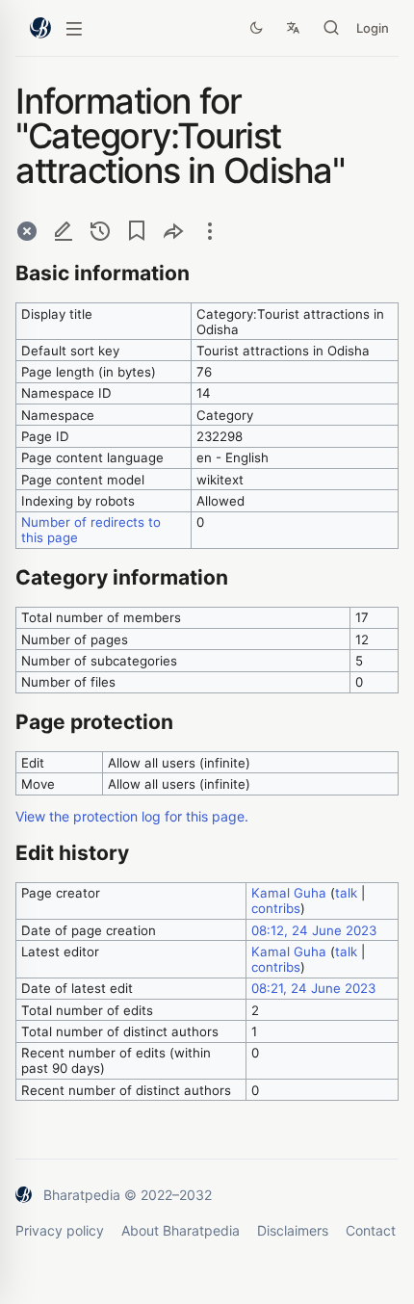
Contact (371, 1230)
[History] (100, 231)
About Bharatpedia (180, 1230)
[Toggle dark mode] (256, 27)
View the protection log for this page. (131, 816)
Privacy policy (59, 1230)
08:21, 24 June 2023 (313, 988)
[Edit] (63, 231)
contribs (275, 908)
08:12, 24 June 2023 (313, 930)
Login (372, 28)
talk (346, 892)
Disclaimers (292, 1230)
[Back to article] (27, 231)
